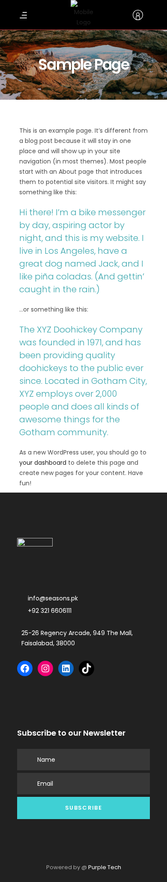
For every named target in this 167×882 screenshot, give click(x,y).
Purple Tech (104, 867)
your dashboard (42, 462)
